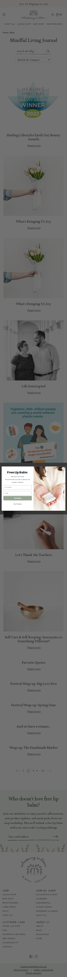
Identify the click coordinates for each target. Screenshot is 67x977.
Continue (17, 498)
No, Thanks (17, 504)
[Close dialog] (63, 468)
